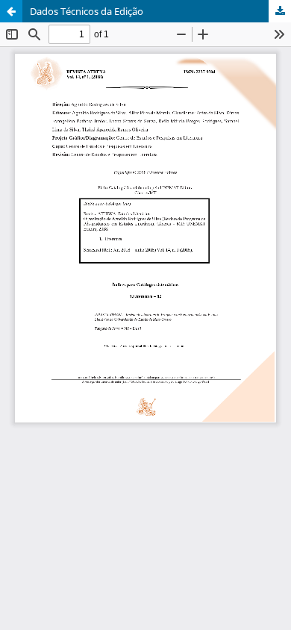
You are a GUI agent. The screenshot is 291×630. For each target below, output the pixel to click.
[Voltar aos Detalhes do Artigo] (11, 11)
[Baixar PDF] (280, 11)
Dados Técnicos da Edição (86, 11)
